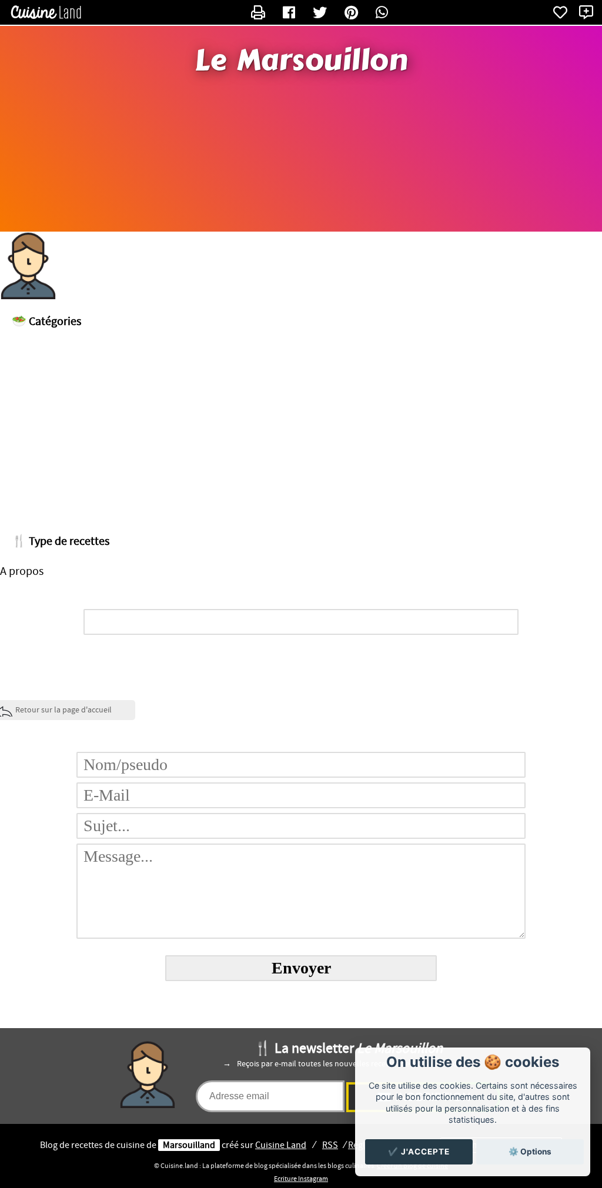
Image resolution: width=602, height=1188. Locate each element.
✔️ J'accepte (419, 1151)
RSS (330, 1145)
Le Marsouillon (301, 60)
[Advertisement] (301, 428)
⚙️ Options (530, 1151)
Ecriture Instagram (301, 1178)
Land (280, 1145)
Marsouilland (189, 1145)
